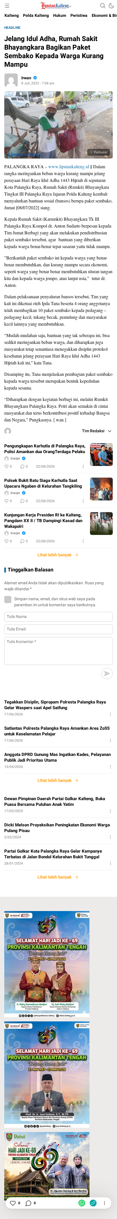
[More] (83, 466)
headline (12, 27)
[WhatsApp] (81, 1203)
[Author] (11, 80)
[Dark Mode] (111, 5)
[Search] (103, 5)
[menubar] (7, 5)
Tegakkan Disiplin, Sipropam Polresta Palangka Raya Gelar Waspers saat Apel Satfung (55, 705)
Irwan (26, 78)
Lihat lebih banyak (54, 555)
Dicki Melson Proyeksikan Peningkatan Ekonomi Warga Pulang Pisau (57, 827)
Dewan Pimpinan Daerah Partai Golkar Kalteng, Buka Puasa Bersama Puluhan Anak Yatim (54, 801)
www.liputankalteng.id (68, 166)
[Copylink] (93, 1203)
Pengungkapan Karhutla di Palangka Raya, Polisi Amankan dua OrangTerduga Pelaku (44, 449)
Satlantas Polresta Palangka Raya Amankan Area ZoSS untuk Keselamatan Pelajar (57, 731)
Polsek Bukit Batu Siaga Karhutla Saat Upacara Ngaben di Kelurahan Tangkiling (43, 483)
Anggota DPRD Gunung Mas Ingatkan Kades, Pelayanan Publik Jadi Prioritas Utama (57, 757)
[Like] (12, 1203)
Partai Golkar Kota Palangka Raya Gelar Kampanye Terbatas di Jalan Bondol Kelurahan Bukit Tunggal (53, 854)
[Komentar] (28, 1203)
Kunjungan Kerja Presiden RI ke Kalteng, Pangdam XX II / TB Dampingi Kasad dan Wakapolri (43, 520)
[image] (101, 454)
